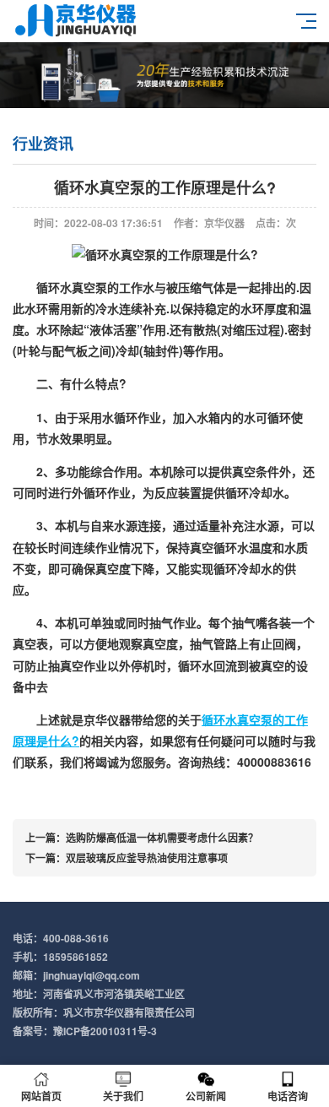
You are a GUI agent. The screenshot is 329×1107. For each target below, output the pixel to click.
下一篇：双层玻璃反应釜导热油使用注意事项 (126, 858)
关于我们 (123, 1096)
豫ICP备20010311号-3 (105, 1031)
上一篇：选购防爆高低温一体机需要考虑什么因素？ (141, 837)
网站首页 (41, 1096)
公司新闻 (206, 1096)
